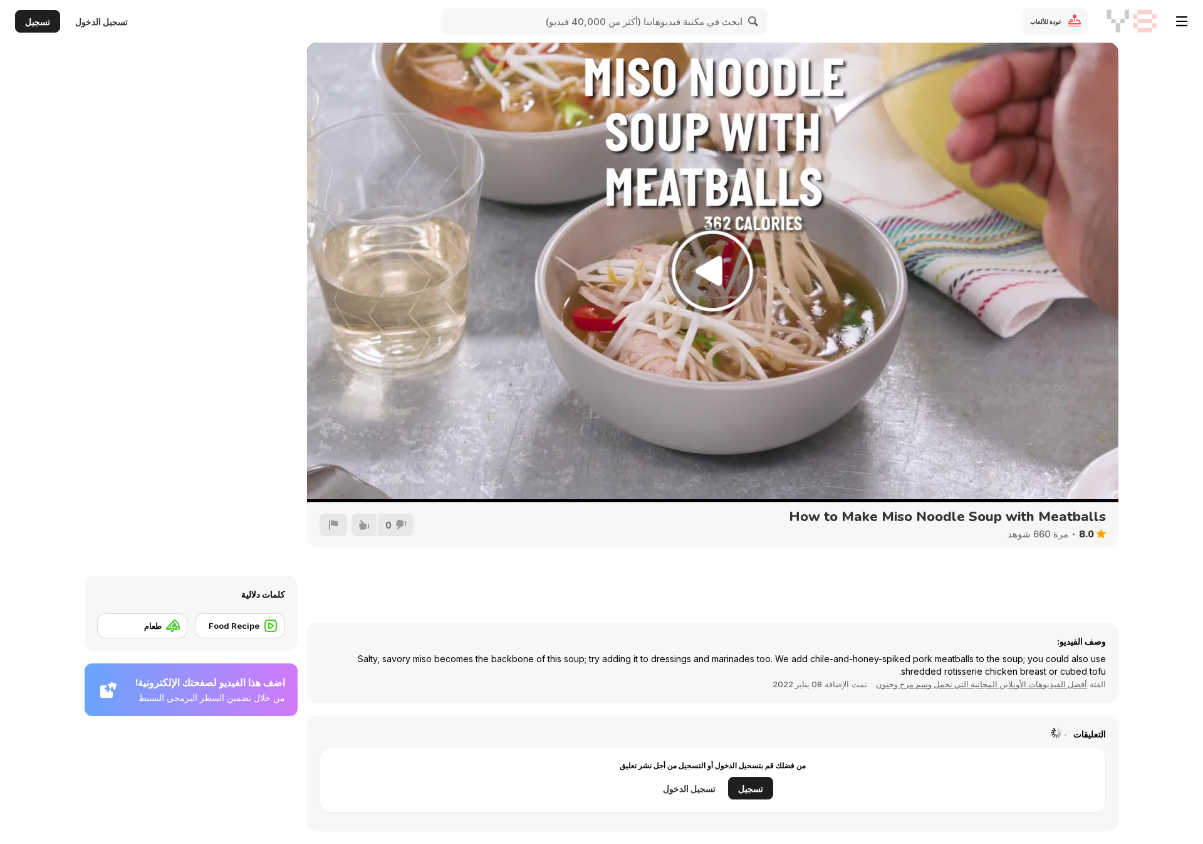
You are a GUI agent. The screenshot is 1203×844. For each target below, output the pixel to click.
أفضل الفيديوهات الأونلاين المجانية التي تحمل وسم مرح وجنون (981, 684)
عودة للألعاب (1046, 21)
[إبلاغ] (333, 525)
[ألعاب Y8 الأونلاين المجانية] (1131, 21)
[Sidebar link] (1181, 21)
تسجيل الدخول (101, 21)
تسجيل (37, 21)
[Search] (754, 21)
